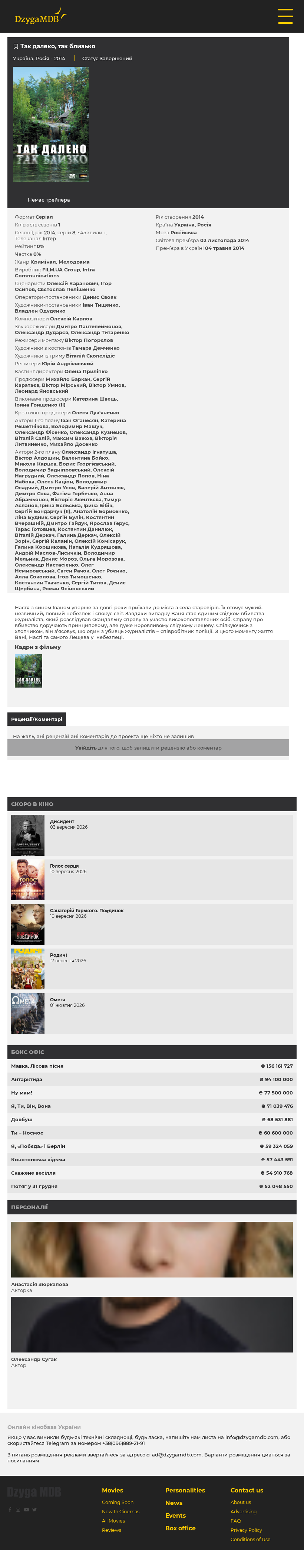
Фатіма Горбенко (74, 493)
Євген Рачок (73, 571)
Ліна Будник (31, 517)
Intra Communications (55, 272)
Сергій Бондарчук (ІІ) (42, 511)
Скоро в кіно (32, 804)
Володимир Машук (76, 426)
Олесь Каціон (55, 481)
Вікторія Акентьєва (76, 499)
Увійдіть (86, 748)
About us (241, 1502)
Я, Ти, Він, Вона (31, 1106)
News (173, 1503)
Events (175, 1515)
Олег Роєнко (109, 571)
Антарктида (26, 1079)
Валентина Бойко (85, 458)
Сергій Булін (66, 517)
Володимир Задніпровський (52, 470)
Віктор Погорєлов (89, 340)
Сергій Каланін (52, 541)
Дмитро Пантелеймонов (88, 326)
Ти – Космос (27, 1133)
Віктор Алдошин (37, 458)
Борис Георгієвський (87, 464)
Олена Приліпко (86, 371)
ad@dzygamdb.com (177, 1455)
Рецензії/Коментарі (36, 719)
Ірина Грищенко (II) (40, 405)
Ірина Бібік (97, 505)
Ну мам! (21, 1093)
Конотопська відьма (38, 1159)
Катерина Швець (95, 399)
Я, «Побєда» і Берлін (38, 1146)
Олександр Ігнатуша (89, 452)
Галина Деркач (77, 535)
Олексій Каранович (72, 283)
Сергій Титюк (89, 582)
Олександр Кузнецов (98, 432)
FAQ (236, 1521)
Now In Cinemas (120, 1511)
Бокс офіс (27, 1052)
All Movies (113, 1521)
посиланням (23, 1460)
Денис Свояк (99, 297)
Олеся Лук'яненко (95, 412)
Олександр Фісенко (41, 432)
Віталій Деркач (34, 535)
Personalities (185, 1490)
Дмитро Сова (32, 493)
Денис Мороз (59, 559)
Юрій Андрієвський (67, 363)
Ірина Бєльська (60, 505)
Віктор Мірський (64, 385)
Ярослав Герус (109, 523)
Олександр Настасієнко (46, 565)
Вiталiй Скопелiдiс (90, 356)
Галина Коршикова (40, 547)
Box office (180, 1528)
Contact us (247, 1490)
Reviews (111, 1530)
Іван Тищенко (101, 305)
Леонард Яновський (41, 391)
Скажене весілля (33, 1173)
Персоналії (29, 1207)
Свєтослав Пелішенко (66, 289)
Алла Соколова (35, 577)
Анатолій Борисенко (100, 511)
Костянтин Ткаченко (42, 582)
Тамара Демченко (96, 348)
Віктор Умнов (107, 385)
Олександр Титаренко (100, 332)
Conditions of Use (251, 1539)
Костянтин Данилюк (85, 529)
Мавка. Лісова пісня (37, 1066)
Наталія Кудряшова (95, 547)
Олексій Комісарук (100, 541)
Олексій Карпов (71, 319)
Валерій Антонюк (100, 487)
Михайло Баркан (68, 379)
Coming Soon (117, 1502)
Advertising (244, 1511)
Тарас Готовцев (35, 529)
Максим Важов (72, 438)
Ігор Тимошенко (79, 577)
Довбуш (22, 1119)
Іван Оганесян (79, 420)
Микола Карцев (35, 464)
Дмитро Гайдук (66, 523)
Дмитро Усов (57, 487)
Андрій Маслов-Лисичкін (48, 553)
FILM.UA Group (61, 270)
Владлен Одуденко (40, 311)
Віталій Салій (32, 438)
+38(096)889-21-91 (123, 1443)
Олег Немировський (54, 568)
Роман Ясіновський (68, 588)
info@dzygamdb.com (251, 1437)
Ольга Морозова (101, 559)
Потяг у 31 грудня (34, 1186)
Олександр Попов (71, 476)
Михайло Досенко (73, 444)
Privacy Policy (246, 1530)
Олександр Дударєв (41, 332)
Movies (112, 1490)
